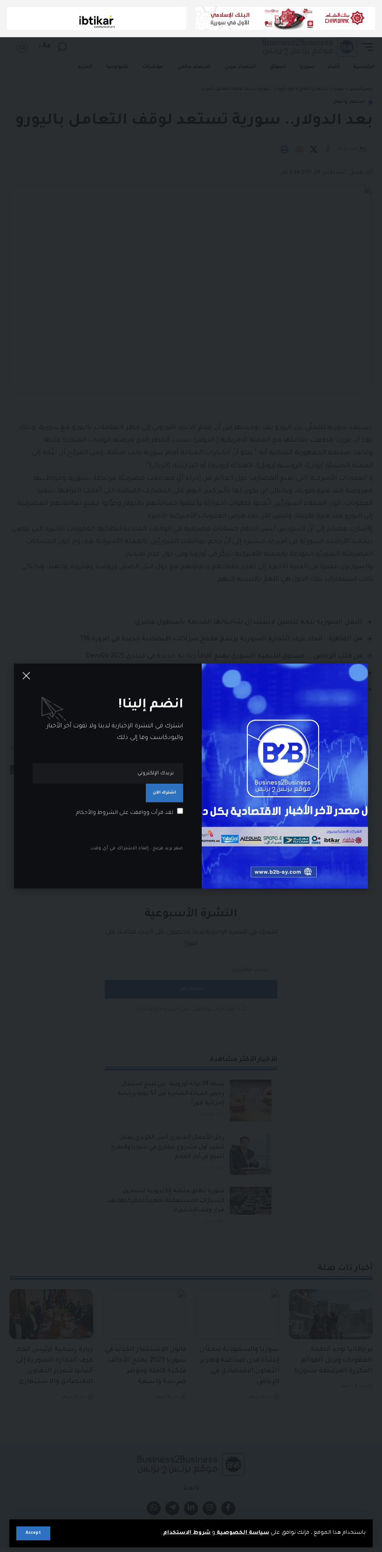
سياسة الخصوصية (242, 1533)
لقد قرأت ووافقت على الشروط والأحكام (124, 813)
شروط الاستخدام (186, 1533)
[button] (33, 1533)
